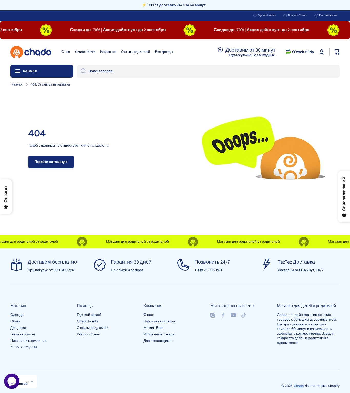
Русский (21, 383)
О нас (148, 315)
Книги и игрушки (23, 347)
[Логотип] (30, 52)
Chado (299, 386)
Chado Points (87, 321)
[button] (337, 52)
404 (37, 133)
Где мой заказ (267, 15)
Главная (16, 84)
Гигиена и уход (22, 334)
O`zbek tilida (303, 52)
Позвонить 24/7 (212, 262)
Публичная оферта (159, 321)
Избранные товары (159, 334)
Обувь (15, 321)
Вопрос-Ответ (297, 15)
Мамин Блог (153, 328)
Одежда (17, 315)
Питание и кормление (28, 340)
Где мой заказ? (89, 315)
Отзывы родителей (92, 328)
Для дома (18, 328)
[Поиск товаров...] (81, 71)
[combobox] (208, 71)
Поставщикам (328, 15)
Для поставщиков (157, 340)
